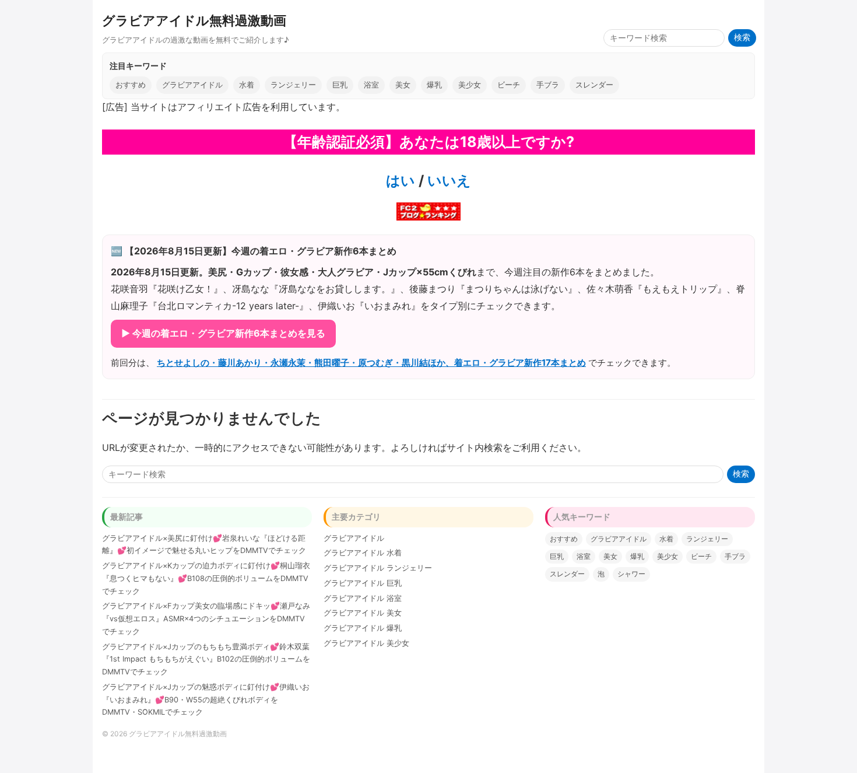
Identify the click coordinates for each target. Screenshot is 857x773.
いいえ (447, 180)
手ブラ (547, 85)
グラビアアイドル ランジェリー (378, 568)
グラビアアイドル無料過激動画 (194, 20)
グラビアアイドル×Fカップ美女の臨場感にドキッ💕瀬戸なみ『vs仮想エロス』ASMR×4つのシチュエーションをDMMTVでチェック (206, 618)
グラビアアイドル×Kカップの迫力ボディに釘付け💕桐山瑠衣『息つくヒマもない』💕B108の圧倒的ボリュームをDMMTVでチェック (206, 578)
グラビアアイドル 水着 (363, 552)
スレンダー (594, 85)
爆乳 (434, 85)
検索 (742, 37)
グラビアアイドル (192, 85)
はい (400, 180)
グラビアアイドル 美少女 (366, 643)
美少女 (469, 85)
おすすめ (130, 85)
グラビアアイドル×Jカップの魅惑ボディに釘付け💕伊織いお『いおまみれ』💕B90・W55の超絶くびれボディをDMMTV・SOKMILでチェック (206, 700)
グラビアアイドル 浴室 (363, 598)
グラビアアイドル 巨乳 (363, 583)
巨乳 (339, 85)
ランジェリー (293, 85)
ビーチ (508, 85)
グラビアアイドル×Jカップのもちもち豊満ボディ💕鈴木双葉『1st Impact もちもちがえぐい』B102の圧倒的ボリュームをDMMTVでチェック (206, 659)
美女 (402, 85)
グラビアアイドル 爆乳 (363, 628)
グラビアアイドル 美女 (363, 612)
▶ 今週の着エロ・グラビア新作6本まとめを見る (223, 333)
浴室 (371, 85)
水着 (246, 85)
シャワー (631, 573)
